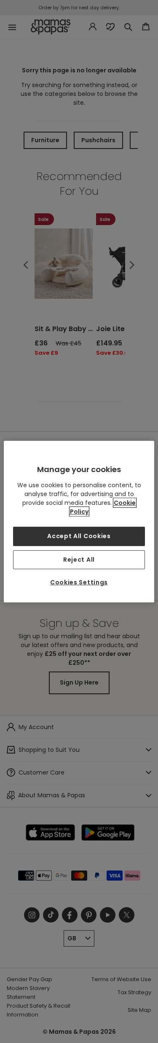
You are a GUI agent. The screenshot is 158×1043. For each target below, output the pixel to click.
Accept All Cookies (79, 536)
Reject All (79, 559)
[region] (79, 521)
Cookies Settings (79, 582)
